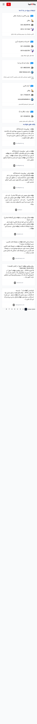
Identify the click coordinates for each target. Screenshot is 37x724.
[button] (3, 4)
